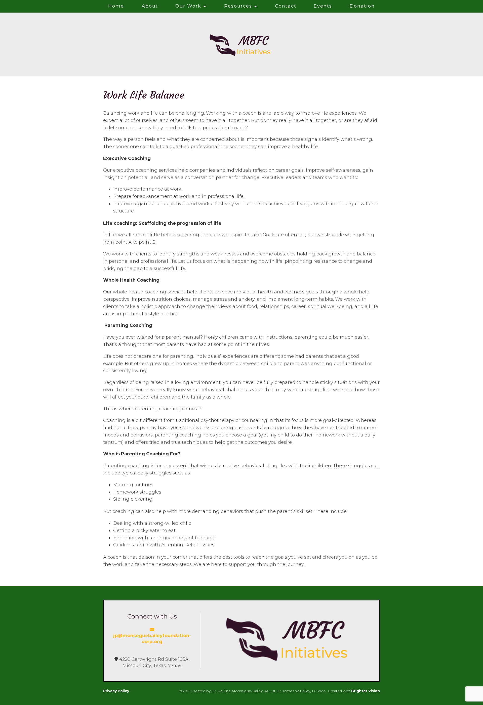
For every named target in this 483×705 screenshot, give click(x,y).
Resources (238, 6)
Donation (362, 6)
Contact (285, 6)
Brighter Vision (365, 691)
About (150, 6)
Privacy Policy (116, 691)
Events (323, 6)
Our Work (188, 6)
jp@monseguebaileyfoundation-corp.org (152, 638)
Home (116, 6)
